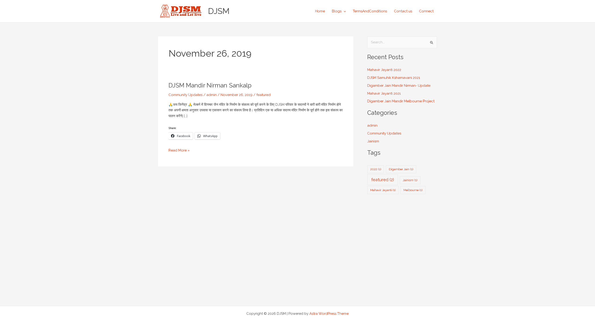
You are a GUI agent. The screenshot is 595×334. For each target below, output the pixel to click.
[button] (343, 11)
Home (320, 11)
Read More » (179, 150)
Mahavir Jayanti (383, 190)
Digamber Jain (401, 169)
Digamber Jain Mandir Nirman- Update (398, 86)
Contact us (403, 11)
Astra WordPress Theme (329, 314)
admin (372, 125)
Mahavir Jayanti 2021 (384, 93)
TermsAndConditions (370, 11)
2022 (375, 169)
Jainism (373, 141)
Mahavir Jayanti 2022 (384, 70)
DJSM (219, 11)
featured (263, 95)
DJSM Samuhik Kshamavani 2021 (393, 78)
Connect (426, 11)
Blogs (336, 11)
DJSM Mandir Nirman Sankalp (210, 85)
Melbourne (413, 190)
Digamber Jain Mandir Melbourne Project (400, 101)
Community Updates (185, 95)
